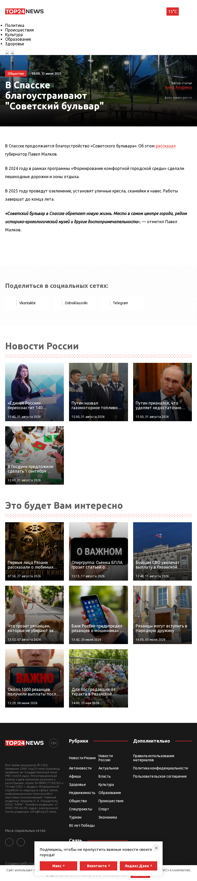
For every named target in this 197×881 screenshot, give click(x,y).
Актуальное (108, 768)
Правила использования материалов (153, 758)
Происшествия (19, 30)
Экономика (107, 817)
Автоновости (80, 768)
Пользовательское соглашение (160, 776)
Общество (78, 801)
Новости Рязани (82, 758)
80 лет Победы (82, 825)
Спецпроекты (80, 809)
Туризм (75, 817)
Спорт (103, 809)
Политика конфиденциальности (160, 768)
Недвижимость (82, 793)
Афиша (75, 776)
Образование (18, 39)
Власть (104, 776)
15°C (172, 11)
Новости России (105, 758)
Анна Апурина (178, 87)
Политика (14, 25)
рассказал (166, 146)
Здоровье (14, 43)
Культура (14, 34)
